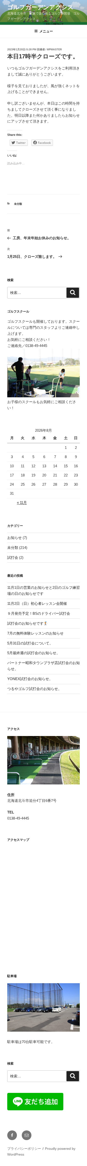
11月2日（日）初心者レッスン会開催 (37, 603)
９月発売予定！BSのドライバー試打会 (38, 613)
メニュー (46, 31)
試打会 (12, 557)
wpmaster (54, 49)
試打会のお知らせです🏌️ (27, 623)
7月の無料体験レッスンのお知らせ (35, 633)
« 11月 (22, 502)
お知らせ (14, 538)
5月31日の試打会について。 (30, 643)
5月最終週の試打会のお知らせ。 (33, 653)
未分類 (18, 203)
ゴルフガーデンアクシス (40, 7)
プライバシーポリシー (24, 1149)
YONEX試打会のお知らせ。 (30, 679)
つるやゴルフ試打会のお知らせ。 (34, 689)
